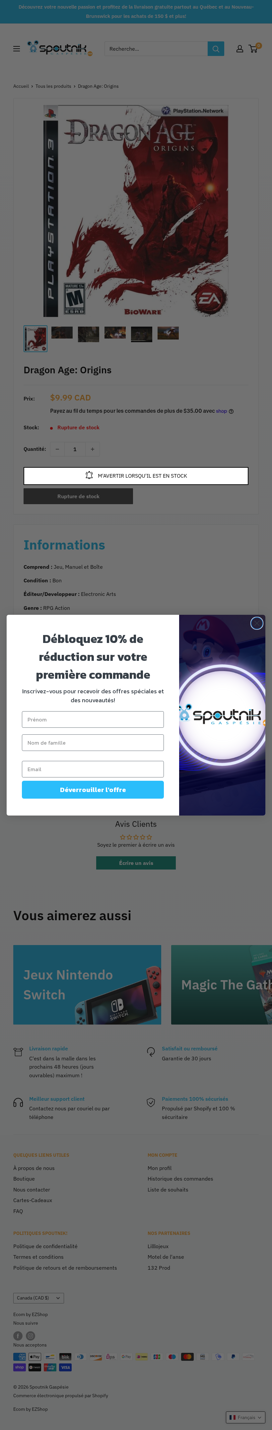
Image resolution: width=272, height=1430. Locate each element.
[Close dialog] (257, 623)
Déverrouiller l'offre (93, 790)
